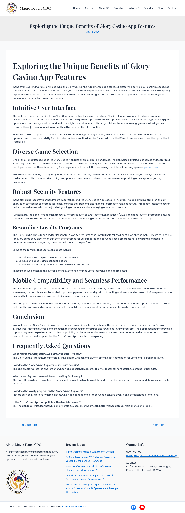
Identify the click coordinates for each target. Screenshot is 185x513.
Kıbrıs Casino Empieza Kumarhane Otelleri (90, 452)
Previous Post (27, 425)
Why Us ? (134, 8)
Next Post (160, 425)
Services (89, 8)
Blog (160, 8)
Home (76, 8)
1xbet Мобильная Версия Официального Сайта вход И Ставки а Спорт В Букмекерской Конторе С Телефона (92, 488)
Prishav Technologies (74, 506)
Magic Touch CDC (35, 8)
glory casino (151, 167)
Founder (148, 8)
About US (104, 8)
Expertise (119, 8)
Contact (172, 8)
